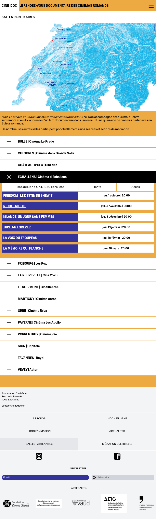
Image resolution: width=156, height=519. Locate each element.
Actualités (117, 431)
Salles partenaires (18, 17)
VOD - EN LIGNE (117, 418)
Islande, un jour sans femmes (28, 216)
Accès (135, 187)
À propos (39, 418)
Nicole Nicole (14, 206)
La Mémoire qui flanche (23, 248)
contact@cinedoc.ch (13, 406)
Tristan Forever (17, 227)
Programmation (39, 431)
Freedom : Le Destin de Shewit (27, 195)
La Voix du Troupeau (20, 238)
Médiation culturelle (117, 444)
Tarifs (97, 187)
